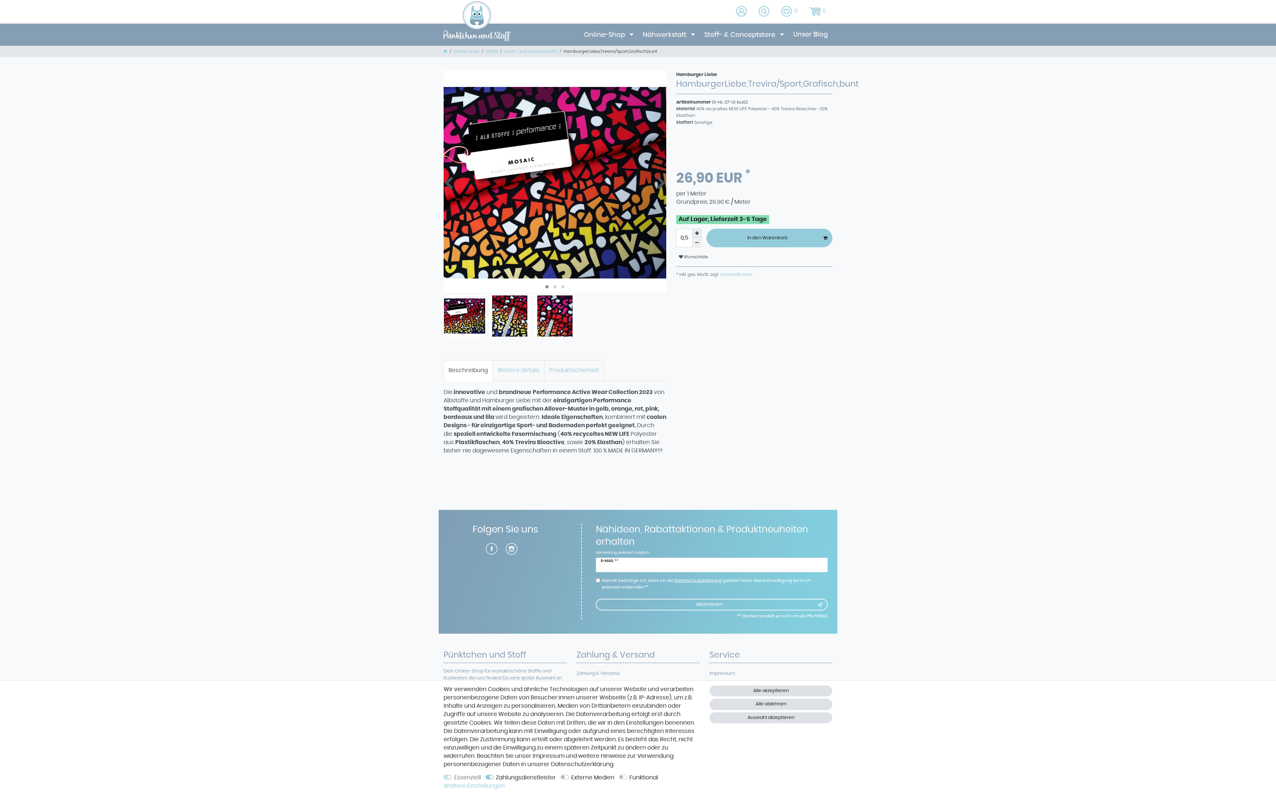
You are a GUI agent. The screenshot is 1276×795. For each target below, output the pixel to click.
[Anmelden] (741, 12)
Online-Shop (605, 35)
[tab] (468, 370)
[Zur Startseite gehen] (445, 51)
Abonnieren (709, 604)
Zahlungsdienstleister (526, 777)
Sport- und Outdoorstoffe (530, 51)
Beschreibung (468, 370)
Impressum (722, 673)
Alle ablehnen (771, 704)
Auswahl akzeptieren (771, 717)
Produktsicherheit (574, 370)
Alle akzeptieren (771, 690)
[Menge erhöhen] (696, 233)
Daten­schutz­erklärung (582, 764)
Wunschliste (695, 257)
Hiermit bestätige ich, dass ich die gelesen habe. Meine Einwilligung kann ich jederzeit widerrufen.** (706, 584)
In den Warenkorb (767, 238)
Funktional (643, 777)
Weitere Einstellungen (474, 786)
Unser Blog (810, 34)
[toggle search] (764, 12)
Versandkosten (735, 274)
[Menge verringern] (696, 242)
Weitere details (518, 370)
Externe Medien (592, 777)
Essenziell (467, 777)
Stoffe (492, 51)
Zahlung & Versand (598, 673)
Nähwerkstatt (665, 35)
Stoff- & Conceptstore (740, 35)
